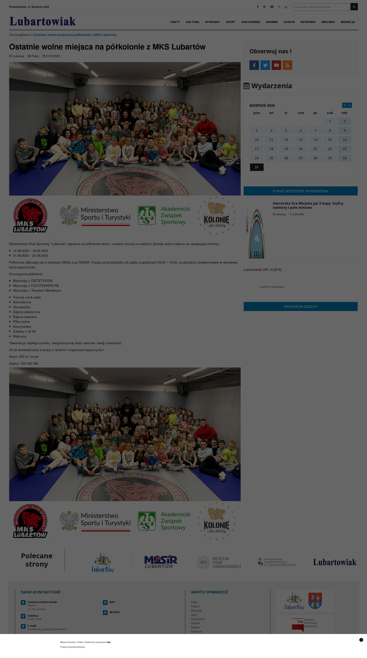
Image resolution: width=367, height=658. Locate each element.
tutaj (108, 642)
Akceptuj (81, 647)
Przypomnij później (68, 647)
